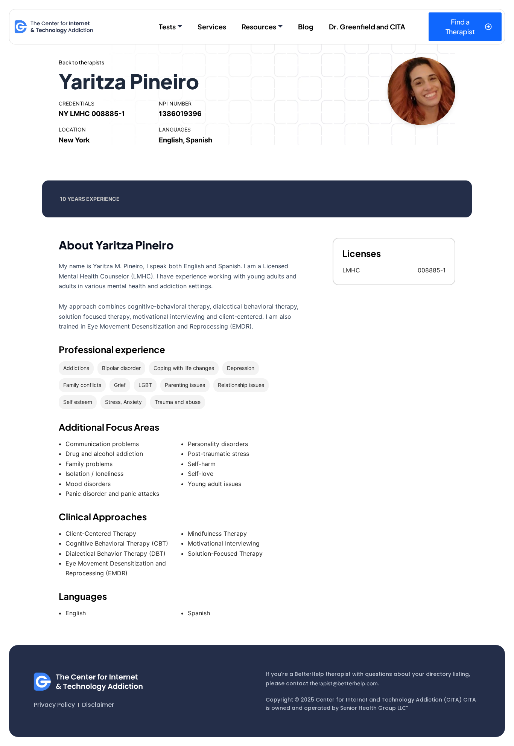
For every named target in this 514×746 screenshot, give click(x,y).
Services (212, 26)
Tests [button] (167, 26)
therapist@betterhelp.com (344, 683)
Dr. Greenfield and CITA (367, 26)
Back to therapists (81, 62)
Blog (305, 26)
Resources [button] (259, 26)
